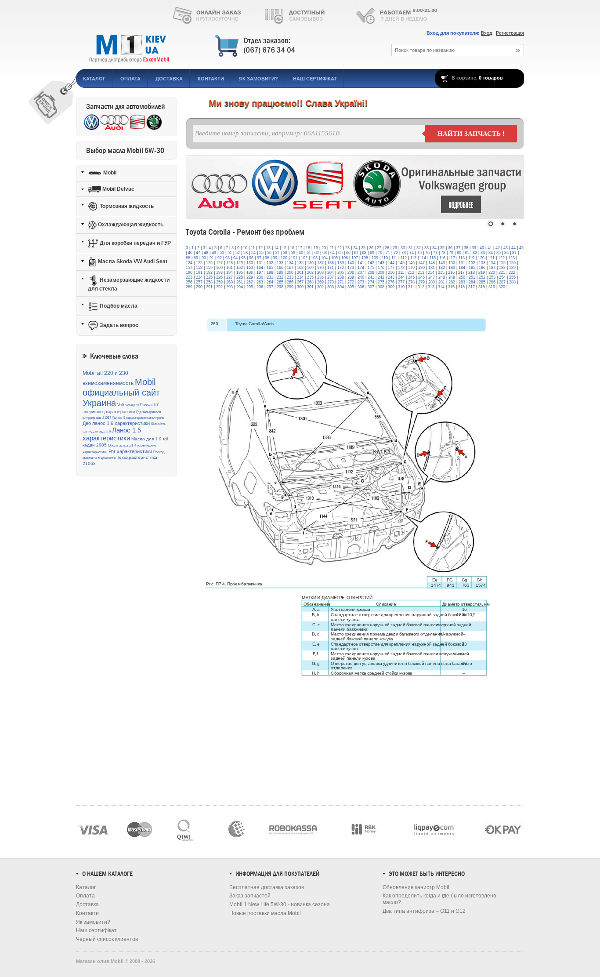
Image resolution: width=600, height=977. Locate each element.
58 (285, 253)
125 (199, 263)
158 (199, 267)
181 (431, 267)
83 (483, 253)
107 (354, 258)
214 (431, 272)
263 (260, 282)
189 (512, 267)
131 (260, 263)
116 (442, 258)
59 (293, 253)
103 (314, 258)
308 (381, 287)
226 (219, 277)
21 (331, 248)
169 (310, 267)
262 (249, 282)
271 (340, 282)
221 (502, 272)
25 (363, 248)
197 (260, 272)
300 (300, 287)
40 (482, 248)
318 (481, 287)
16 (292, 248)
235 (310, 277)
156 (512, 263)
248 (441, 277)
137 (320, 263)
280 (431, 282)
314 (441, 287)
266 (290, 282)
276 (391, 282)
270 (330, 282)
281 (441, 282)
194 (229, 272)
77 (435, 253)
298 (280, 287)
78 (443, 253)
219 (481, 272)
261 (239, 282)
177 (391, 267)
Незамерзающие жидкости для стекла (129, 284)
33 (426, 248)
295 (249, 287)
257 (199, 282)
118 (462, 258)
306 (361, 287)
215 (441, 272)
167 (290, 267)
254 (502, 277)
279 (421, 282)
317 (471, 287)
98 (267, 258)
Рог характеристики (130, 451)
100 (284, 258)
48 (206, 253)
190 (189, 272)
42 (497, 248)
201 (300, 272)
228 (239, 277)
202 (310, 272)
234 (300, 277)
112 (404, 258)
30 (403, 248)
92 (219, 258)
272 (350, 282)
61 (309, 253)
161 (229, 267)
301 (310, 287)
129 (239, 263)
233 (290, 277)
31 (410, 248)
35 (442, 248)
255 (512, 277)
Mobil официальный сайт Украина (121, 392)
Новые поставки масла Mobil (265, 913)
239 (350, 277)
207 (361, 272)
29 (395, 248)
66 (348, 253)
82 (475, 253)
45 (521, 248)
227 (229, 277)
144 (391, 263)
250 (462, 277)
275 (381, 282)
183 (451, 267)
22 (339, 248)
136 (310, 263)
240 (361, 277)
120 (481, 258)
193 (219, 272)
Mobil (109, 172)
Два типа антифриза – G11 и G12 (424, 911)
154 (492, 263)
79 (451, 253)
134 (290, 263)
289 (189, 287)
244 (401, 277)
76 (427, 253)
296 (260, 287)
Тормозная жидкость (126, 206)
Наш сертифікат (315, 78)
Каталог (94, 78)
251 (472, 277)
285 (482, 282)
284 (472, 282)
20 (324, 248)
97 (259, 258)
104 (324, 258)
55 (261, 253)
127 (219, 263)
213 (421, 272)
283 (462, 282)
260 (229, 282)
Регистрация (510, 33)
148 (431, 263)
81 (467, 253)
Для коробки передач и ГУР (134, 243)
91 (212, 258)
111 (394, 258)
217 (461, 272)
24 (355, 248)
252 (482, 277)
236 (320, 277)
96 (251, 258)
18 (308, 248)
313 (431, 287)
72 (396, 253)
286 (492, 282)
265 (280, 282)
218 (471, 272)
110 (385, 258)
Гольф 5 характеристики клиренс (138, 418)
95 (243, 258)
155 (502, 263)
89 (196, 258)
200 (290, 272)
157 (189, 267)
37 (458, 248)
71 (388, 253)
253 (492, 277)
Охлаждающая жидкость (130, 225)
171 (330, 267)
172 (340, 267)
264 (270, 282)
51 (230, 253)
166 (280, 267)
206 (350, 272)
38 (466, 248)
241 (371, 277)
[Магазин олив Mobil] (223, 46)
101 (294, 258)
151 (462, 263)
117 (452, 258)
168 (300, 267)
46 (190, 253)
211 (401, 272)
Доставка (169, 78)
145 (401, 263)
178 (401, 267)
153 (482, 263)
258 (209, 282)
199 (280, 272)
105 (334, 258)
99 (275, 258)
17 (300, 248)
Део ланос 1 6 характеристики (116, 423)
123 (511, 258)
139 (340, 263)
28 (387, 248)
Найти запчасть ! (471, 133)
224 (199, 277)
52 (237, 253)
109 (375, 258)
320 (502, 287)
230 (260, 277)
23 (347, 248)
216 (451, 272)
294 (239, 287)
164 (260, 267)
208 (371, 272)
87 (514, 253)
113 (413, 258)
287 (502, 282)
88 (188, 258)
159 (209, 267)
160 (219, 267)
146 (411, 263)
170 (320, 267)
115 (433, 258)
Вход (486, 33)
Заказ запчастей (250, 896)
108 (364, 258)
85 (498, 253)
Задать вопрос (118, 325)
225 (209, 277)
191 (199, 272)
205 (340, 272)
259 (219, 282)
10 (245, 248)
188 (502, 267)
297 (270, 287)
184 (462, 267)
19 (316, 248)
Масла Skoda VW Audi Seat (132, 261)
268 (310, 282)
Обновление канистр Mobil (416, 887)
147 (421, 263)
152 (472, 263)
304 (340, 287)
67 (356, 253)
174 (361, 267)
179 (411, 267)
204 (330, 272)
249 (451, 277)
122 (501, 258)
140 (350, 263)
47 (198, 253)
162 (239, 267)
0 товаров (491, 77)
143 (381, 263)
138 (330, 263)
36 (450, 248)
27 (379, 248)
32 (418, 248)
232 (280, 277)
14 (276, 248)
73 (403, 253)
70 (380, 253)
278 (411, 282)
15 (284, 248)
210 (391, 272)
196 (249, 272)
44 (513, 248)
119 (471, 258)
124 (189, 263)
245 (411, 277)
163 (249, 267)
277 (401, 282)
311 (411, 287)
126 (209, 263)
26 (371, 248)
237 (330, 277)
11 (253, 248)
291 (209, 287)
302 (320, 287)
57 (277, 253)
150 (451, 263)
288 (512, 282)
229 (249, 277)
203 (320, 272)
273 (361, 282)
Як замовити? (258, 78)
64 (332, 253)
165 (270, 267)
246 (421, 277)
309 (391, 287)
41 (490, 248)
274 (371, 282)
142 (371, 263)
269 (320, 282)
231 (270, 277)
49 (214, 253)
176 (381, 267)
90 (204, 258)
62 (316, 253)
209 (381, 272)
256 (189, 282)
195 (239, 272)
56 (269, 253)
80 (459, 253)
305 (350, 287)
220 (491, 272)
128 (229, 263)
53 (245, 253)
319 (491, 287)
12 (260, 248)
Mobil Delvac (117, 189)
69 (372, 253)
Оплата (130, 78)
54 (253, 253)
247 (431, 277)
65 (340, 253)
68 (364, 253)
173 (350, 267)
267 (300, 282)
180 (421, 267)
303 (330, 287)
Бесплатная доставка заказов (266, 887)
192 (209, 272)
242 (381, 277)
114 (423, 258)
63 (324, 253)
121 (491, 258)
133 (280, 263)
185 (472, 267)
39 (474, 248)
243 (391, 277)
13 (268, 248)
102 (304, 258)
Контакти (211, 78)
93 (227, 258)
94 (235, 258)
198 (270, 272)
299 (290, 287)
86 (506, 253)
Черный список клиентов (107, 939)
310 (401, 287)
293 (229, 287)
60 (301, 253)
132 (270, 263)
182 (441, 267)
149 (441, 263)
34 (434, 248)
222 (512, 272)
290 (199, 287)
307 (371, 287)
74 (411, 253)
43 (505, 248)
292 (219, 287)
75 (419, 253)
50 (222, 253)
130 (249, 263)
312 (421, 287)
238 (340, 277)
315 (451, 287)
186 (482, 267)
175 (371, 267)
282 (451, 282)
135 (300, 263)
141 (361, 263)
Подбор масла (117, 306)
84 (490, 253)
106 (344, 258)
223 (189, 277)
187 (492, 267)
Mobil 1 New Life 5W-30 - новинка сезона (279, 904)
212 (411, 272)
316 (461, 287)
